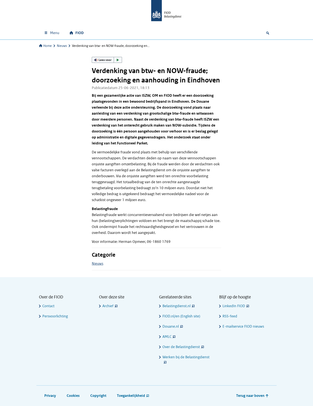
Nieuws (62, 46)
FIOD (79, 33)
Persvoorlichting (55, 316)
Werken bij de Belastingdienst (186, 357)
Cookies (73, 395)
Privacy (50, 395)
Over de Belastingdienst (181, 347)
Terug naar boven (250, 395)
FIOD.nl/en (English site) (181, 316)
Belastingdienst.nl (176, 306)
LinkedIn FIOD (234, 306)
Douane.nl (170, 326)
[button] (107, 60)
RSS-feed (230, 316)
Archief (107, 306)
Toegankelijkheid (131, 395)
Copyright (98, 395)
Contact (48, 306)
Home (47, 46)
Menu (54, 33)
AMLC (166, 336)
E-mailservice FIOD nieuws (243, 326)
